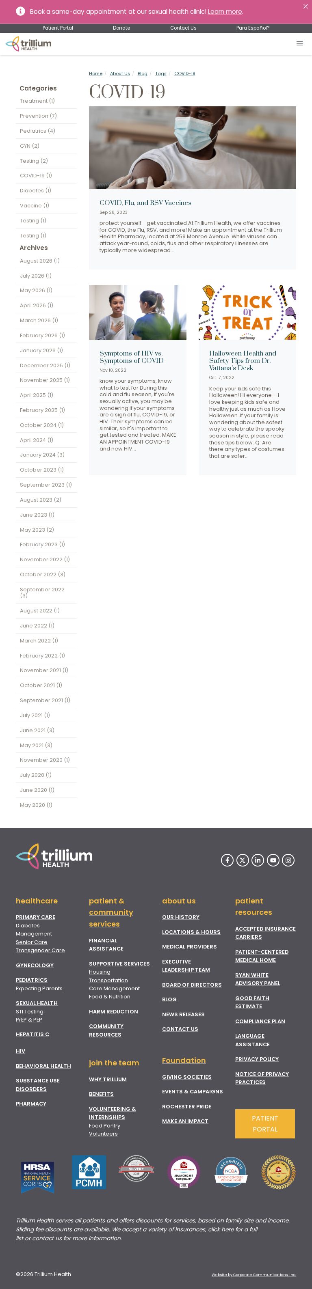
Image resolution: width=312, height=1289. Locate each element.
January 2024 (42, 454)
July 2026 (36, 275)
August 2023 (40, 499)
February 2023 (42, 544)
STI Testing (29, 1011)
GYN (29, 145)
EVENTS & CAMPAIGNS (192, 1091)
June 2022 (37, 625)
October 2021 (41, 685)
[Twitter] (242, 860)
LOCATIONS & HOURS (191, 932)
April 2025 (36, 395)
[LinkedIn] (257, 860)
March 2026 (39, 320)
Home (95, 74)
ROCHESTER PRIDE (186, 1106)
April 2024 (36, 440)
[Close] (305, 6)
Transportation (108, 980)
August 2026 (40, 260)
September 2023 (46, 484)
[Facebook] (227, 860)
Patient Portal (58, 28)
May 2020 (36, 805)
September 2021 (45, 700)
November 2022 (45, 559)
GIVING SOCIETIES (187, 1076)
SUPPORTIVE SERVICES (119, 963)
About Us (120, 74)
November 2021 (44, 670)
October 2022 (42, 574)
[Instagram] (288, 860)
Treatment (37, 100)
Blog (142, 74)
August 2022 (40, 610)
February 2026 (42, 335)
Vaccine (34, 205)
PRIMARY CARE (35, 917)
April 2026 (36, 305)
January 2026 (41, 350)
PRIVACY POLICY (257, 1059)
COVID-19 (184, 74)
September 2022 (42, 592)
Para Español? (252, 28)
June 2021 (37, 730)
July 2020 (36, 775)
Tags (161, 74)
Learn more (225, 11)
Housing (99, 971)
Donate (121, 28)
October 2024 (42, 425)
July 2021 (35, 715)
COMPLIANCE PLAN (260, 1021)
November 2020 (45, 760)
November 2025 (45, 380)
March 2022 (39, 640)
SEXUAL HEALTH (37, 1003)
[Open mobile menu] (300, 44)
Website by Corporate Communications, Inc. (254, 1274)
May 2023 (37, 529)
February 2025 (42, 410)
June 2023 (37, 514)
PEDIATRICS (32, 979)
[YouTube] (273, 860)
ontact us (48, 1238)
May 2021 (36, 745)
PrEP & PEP (29, 1019)
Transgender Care (40, 950)
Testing (34, 160)
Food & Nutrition (109, 996)
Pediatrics (37, 130)
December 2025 (45, 365)
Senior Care (32, 942)
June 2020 (37, 790)
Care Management (114, 988)
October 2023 (42, 469)
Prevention (38, 115)
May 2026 (36, 290)
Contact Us (183, 28)
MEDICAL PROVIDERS (189, 946)
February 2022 (42, 655)
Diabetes (35, 190)
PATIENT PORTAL (265, 1124)
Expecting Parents (39, 988)
